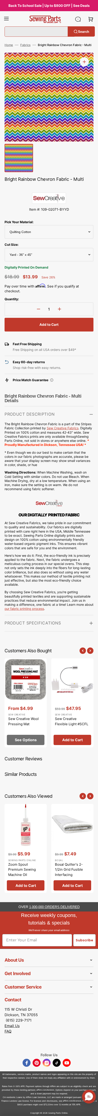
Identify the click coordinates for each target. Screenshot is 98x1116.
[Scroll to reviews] (49, 187)
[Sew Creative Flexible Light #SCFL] (72, 702)
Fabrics (25, 45)
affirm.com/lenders (45, 1090)
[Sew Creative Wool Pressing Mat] (26, 702)
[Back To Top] (91, 1109)
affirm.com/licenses (72, 1101)
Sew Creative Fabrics (62, 428)
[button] (6, 19)
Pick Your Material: (19, 222)
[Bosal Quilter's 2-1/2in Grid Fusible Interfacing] (72, 848)
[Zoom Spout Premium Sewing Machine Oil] (26, 848)
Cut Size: (11, 244)
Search (83, 31)
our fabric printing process (24, 609)
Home (9, 45)
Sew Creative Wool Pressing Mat (23, 721)
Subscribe (84, 940)
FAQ (8, 1031)
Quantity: (12, 299)
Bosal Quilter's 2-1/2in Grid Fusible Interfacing (69, 869)
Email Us (12, 1025)
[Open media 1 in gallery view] (84, 61)
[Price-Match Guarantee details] (51, 380)
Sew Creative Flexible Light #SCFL (71, 721)
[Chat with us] (78, 19)
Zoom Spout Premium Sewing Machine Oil (22, 869)
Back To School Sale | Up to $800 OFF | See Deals (49, 5)
